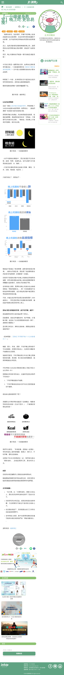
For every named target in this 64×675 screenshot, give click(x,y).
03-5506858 (32, 664)
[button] (2, 2)
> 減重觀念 (17, 7)
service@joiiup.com (34, 665)
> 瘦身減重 (8, 7)
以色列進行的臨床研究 (18, 106)
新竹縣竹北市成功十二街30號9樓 (37, 667)
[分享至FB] (33, 26)
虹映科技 (29, 673)
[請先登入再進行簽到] (19, 539)
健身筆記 (13, 528)
